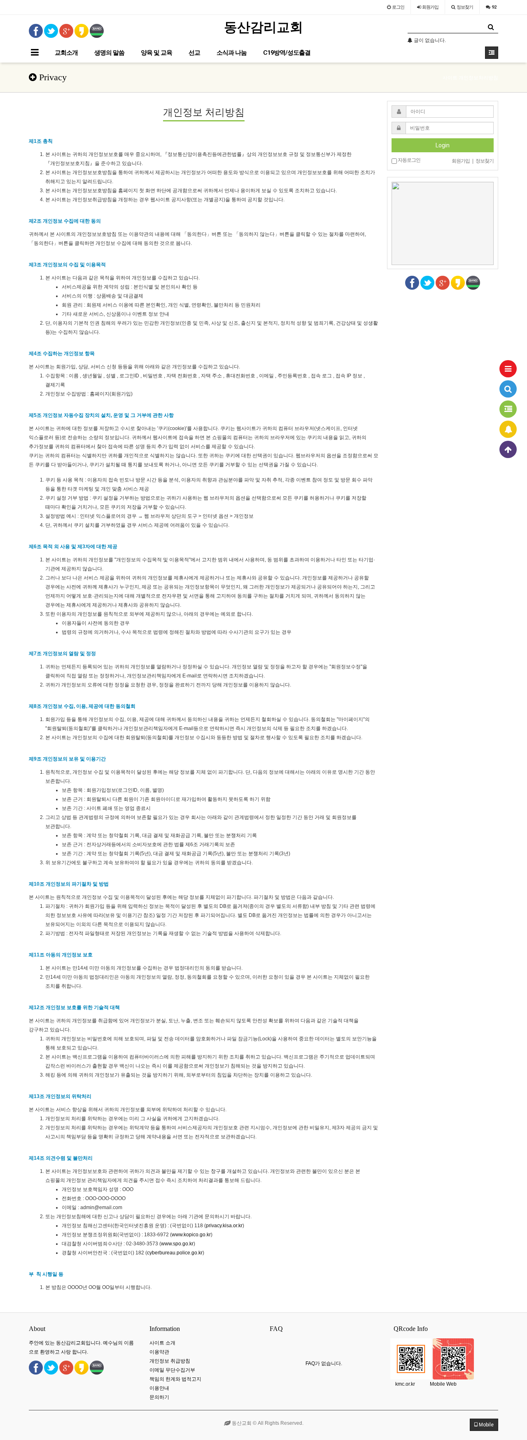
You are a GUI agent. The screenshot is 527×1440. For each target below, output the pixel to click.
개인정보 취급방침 (169, 1361)
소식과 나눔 (232, 52)
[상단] (508, 449)
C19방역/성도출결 (286, 52)
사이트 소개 (162, 1343)
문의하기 (159, 1397)
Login (443, 145)
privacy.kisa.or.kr (224, 1225)
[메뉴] (508, 368)
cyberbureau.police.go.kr (175, 1253)
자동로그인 (408, 160)
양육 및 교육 (156, 52)
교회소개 (66, 52)
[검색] (508, 389)
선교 (194, 52)
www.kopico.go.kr (191, 1235)
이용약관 (159, 1352)
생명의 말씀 (109, 52)
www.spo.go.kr (177, 1244)
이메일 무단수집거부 (172, 1370)
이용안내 (159, 1388)
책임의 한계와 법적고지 (175, 1379)
